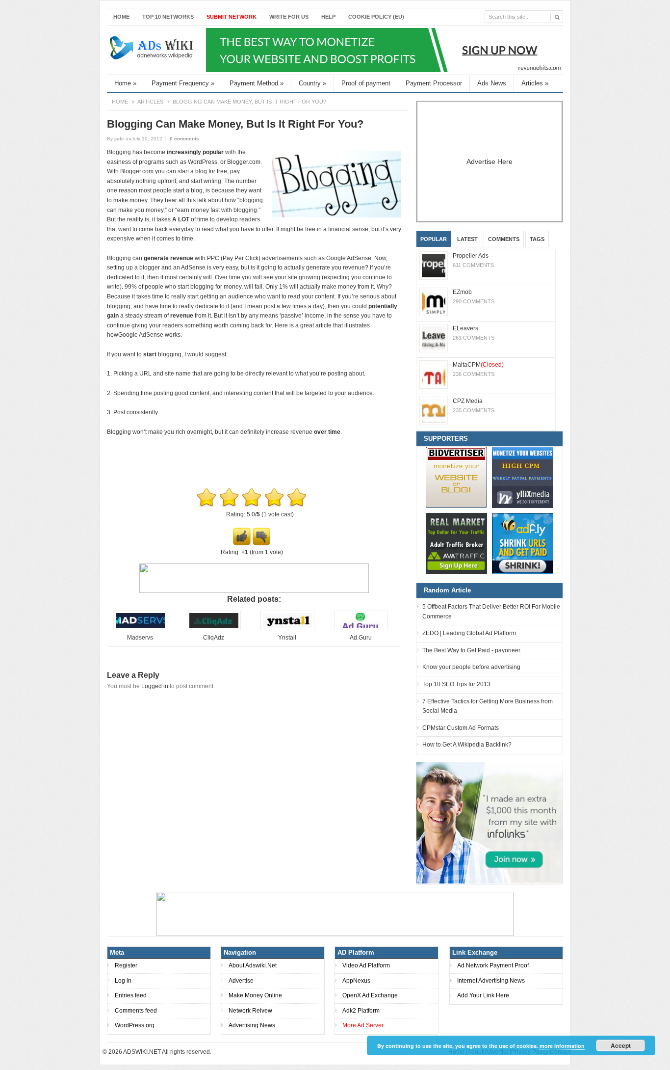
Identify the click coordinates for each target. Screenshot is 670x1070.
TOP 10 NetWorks (168, 17)
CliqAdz (213, 637)
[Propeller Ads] (433, 265)
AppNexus (356, 980)
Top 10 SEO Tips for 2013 (456, 684)
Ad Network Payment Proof (493, 965)
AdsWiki (152, 50)
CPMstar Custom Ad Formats (460, 727)
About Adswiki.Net (253, 965)
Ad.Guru (361, 637)
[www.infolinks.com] (489, 822)
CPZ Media (468, 401)
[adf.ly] (522, 543)
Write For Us (289, 17)
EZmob (462, 292)
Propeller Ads (471, 255)
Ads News (491, 83)
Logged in (154, 686)
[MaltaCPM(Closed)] (433, 374)
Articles (534, 83)
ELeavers (465, 328)
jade (119, 138)
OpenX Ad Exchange (370, 995)
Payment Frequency (183, 83)
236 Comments (473, 374)
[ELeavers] (433, 338)
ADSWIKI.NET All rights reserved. (167, 1051)
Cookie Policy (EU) (376, 17)
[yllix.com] (522, 477)
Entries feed (131, 995)
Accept (621, 1045)
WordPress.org (135, 1025)
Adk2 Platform (361, 1010)
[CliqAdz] (214, 628)
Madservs (140, 637)
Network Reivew (250, 1010)
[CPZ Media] (433, 411)
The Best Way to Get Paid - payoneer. (471, 650)
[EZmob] (433, 302)
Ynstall (287, 637)
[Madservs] (140, 628)
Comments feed (136, 1010)
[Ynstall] (287, 628)
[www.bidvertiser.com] (456, 477)
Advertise (241, 980)
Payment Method (256, 83)
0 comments (184, 138)
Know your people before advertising (471, 667)
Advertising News (252, 1025)
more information (562, 1045)
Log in (123, 980)
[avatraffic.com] (456, 543)
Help (328, 17)
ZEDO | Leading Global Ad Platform (469, 633)
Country (312, 83)
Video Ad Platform (366, 965)
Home (121, 17)
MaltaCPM (478, 364)
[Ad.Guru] (361, 628)
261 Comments (473, 338)
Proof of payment (365, 83)
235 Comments (473, 410)
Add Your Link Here (483, 995)
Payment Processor (434, 83)
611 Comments (473, 265)
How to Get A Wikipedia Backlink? (467, 744)
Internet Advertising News (491, 980)
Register (126, 965)
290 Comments (473, 301)
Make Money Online (255, 995)
